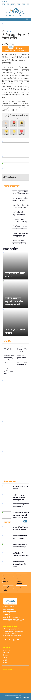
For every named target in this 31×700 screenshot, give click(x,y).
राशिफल (5, 581)
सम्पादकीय (13, 5)
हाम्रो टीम (28, 5)
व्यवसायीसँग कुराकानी (20, 582)
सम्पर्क (23, 5)
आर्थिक (5, 590)
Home (3, 5)
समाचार (9, 31)
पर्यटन (5, 578)
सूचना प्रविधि (6, 587)
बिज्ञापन (18, 5)
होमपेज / (4, 31)
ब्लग (18, 578)
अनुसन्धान (19, 575)
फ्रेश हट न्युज (6, 650)
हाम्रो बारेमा (6, 662)
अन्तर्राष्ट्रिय (19, 587)
